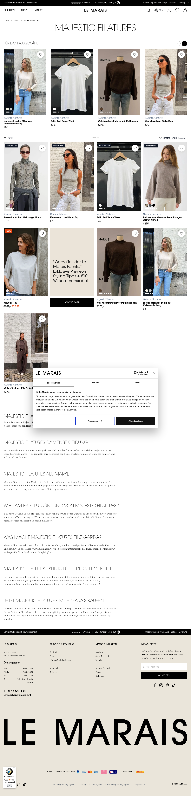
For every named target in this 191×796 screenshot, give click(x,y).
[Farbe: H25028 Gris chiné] (11, 101)
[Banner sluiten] (154, 373)
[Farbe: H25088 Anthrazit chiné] (150, 198)
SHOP (24, 10)
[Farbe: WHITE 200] (54, 101)
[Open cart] (185, 10)
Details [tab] (95, 382)
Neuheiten (9, 10)
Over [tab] (137, 382)
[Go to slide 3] (13, 88)
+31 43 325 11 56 (16, 691)
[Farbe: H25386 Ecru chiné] (7, 101)
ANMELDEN (164, 675)
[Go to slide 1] (8, 88)
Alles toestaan (135, 421)
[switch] (9, 785)
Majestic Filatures (31, 20)
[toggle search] (148, 10)
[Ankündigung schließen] (188, 3)
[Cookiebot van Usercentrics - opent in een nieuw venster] (136, 373)
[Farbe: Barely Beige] (7, 198)
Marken (39, 10)
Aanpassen (93, 421)
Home (6, 20)
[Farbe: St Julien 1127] (11, 198)
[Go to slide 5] (111, 88)
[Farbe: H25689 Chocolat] (101, 101)
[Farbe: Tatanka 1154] (7, 369)
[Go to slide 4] (109, 88)
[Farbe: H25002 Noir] (154, 198)
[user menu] (169, 10)
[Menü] (14, 768)
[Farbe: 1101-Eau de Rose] (7, 284)
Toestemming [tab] (53, 383)
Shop (16, 20)
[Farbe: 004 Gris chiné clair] (148, 101)
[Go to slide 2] (11, 88)
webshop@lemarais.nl (18, 695)
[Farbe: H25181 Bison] (146, 198)
